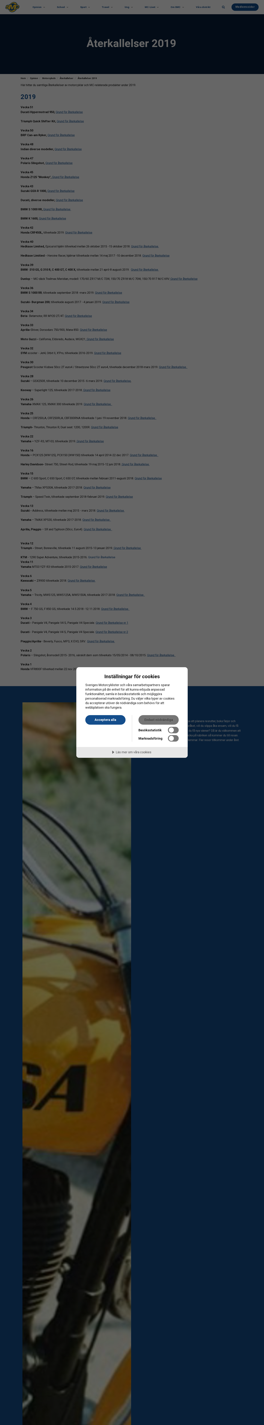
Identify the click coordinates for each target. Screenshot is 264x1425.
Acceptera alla (105, 720)
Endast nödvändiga (158, 720)
